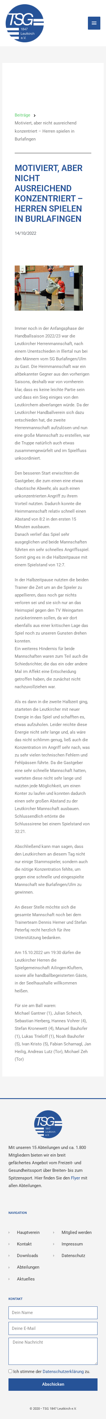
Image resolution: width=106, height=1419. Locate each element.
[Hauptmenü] (94, 23)
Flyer (76, 1178)
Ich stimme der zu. (51, 1371)
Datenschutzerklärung (64, 1371)
